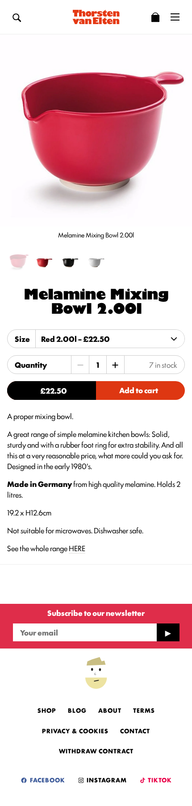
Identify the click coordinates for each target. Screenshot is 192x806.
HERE (77, 548)
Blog (77, 710)
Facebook (46, 779)
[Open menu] (175, 17)
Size (22, 338)
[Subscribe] (167, 632)
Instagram (106, 779)
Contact (135, 730)
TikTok (159, 779)
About (109, 710)
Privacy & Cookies (75, 730)
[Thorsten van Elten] (96, 17)
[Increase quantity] (115, 365)
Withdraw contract (96, 750)
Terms (144, 710)
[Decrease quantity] (80, 365)
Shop (47, 710)
